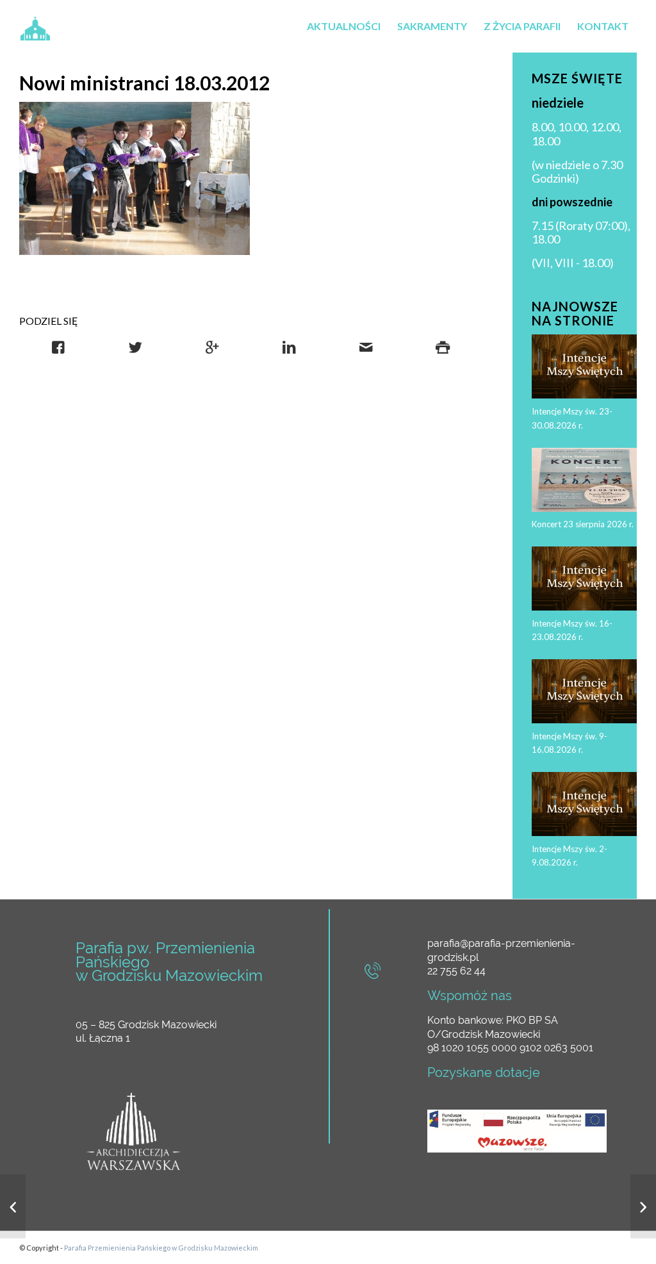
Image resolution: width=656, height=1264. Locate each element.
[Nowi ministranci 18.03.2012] (134, 179)
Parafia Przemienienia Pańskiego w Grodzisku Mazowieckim (161, 1247)
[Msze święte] (643, 1206)
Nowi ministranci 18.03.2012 (144, 82)
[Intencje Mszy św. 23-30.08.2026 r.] (13, 1206)
